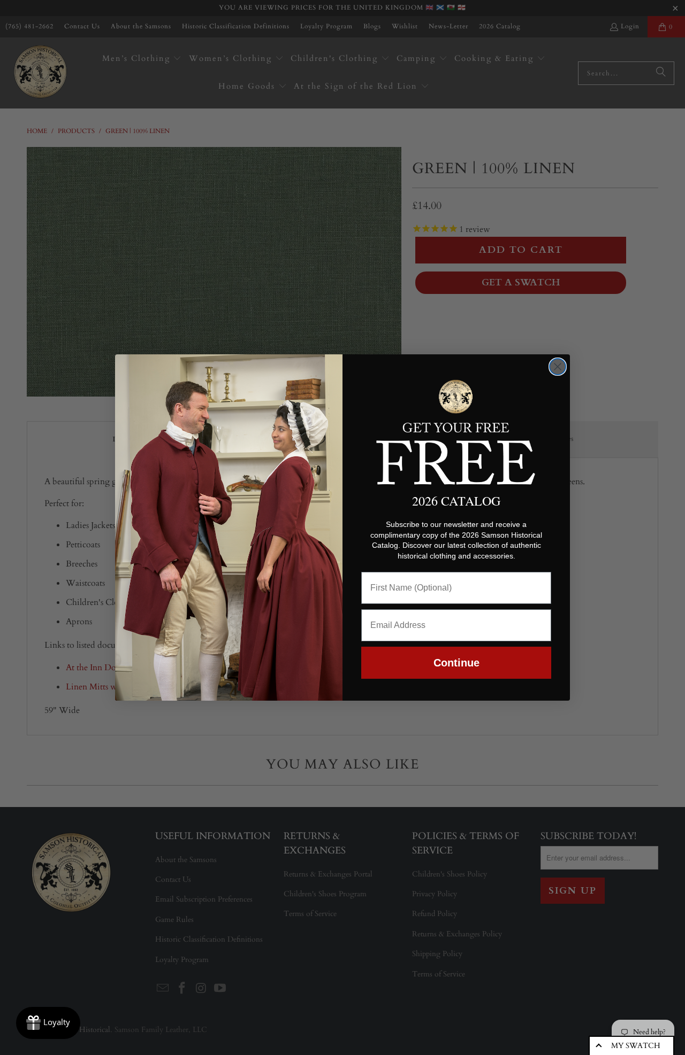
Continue (456, 663)
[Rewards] (48, 1023)
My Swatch (635, 1046)
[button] (456, 430)
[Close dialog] (558, 367)
